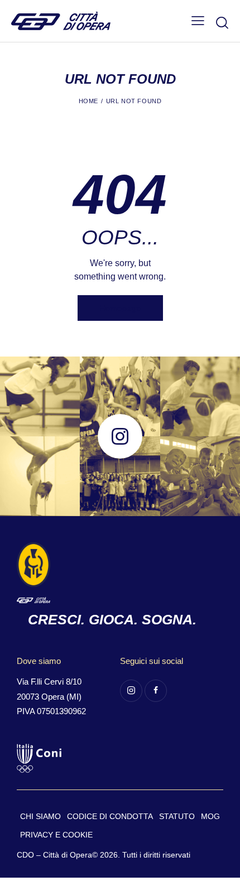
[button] (197, 20)
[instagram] (131, 691)
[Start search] (222, 22)
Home (88, 101)
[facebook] (156, 691)
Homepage (120, 308)
